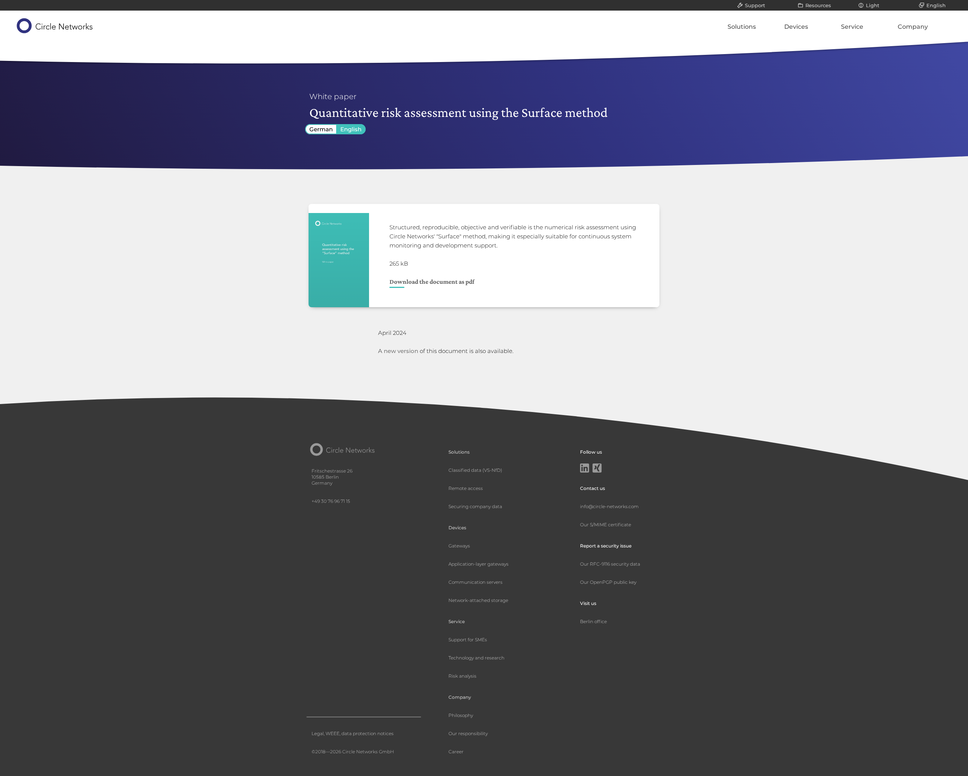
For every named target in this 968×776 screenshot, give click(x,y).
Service (852, 26)
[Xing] (597, 468)
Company (913, 26)
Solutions (742, 26)
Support (755, 5)
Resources (818, 5)
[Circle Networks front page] (55, 25)
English (936, 5)
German (321, 129)
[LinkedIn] (584, 468)
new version (401, 351)
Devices (796, 26)
